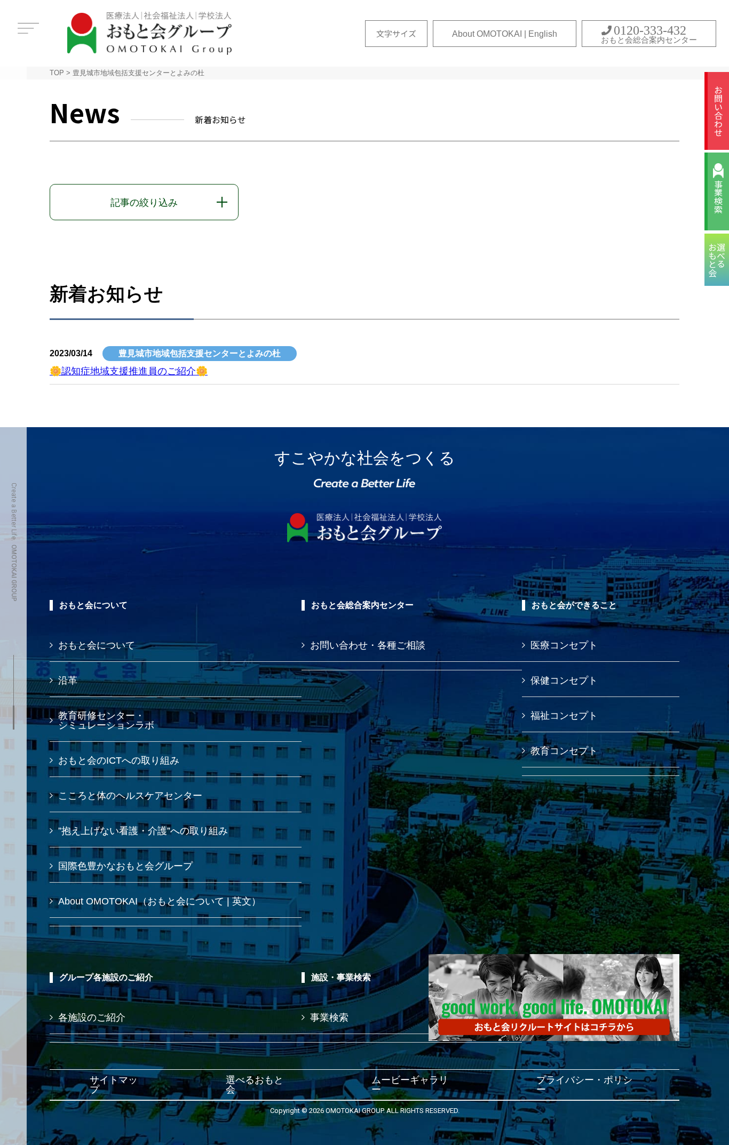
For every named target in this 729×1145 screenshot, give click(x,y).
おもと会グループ (149, 33)
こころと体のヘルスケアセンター (130, 795)
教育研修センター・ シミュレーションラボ (106, 720)
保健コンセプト (564, 680)
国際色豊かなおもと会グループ (125, 866)
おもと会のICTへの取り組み (118, 760)
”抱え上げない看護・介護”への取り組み (143, 831)
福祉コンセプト (564, 715)
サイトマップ (114, 1085)
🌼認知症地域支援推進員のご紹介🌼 (129, 371)
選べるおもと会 (254, 1085)
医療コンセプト (564, 645)
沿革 (67, 680)
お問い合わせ (718, 111)
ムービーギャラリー (409, 1085)
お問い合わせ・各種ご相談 (367, 645)
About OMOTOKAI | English (504, 33)
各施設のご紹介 (91, 1017)
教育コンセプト (564, 751)
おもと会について (96, 645)
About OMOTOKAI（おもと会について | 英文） (159, 901)
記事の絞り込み (144, 202)
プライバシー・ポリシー (584, 1085)
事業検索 (718, 197)
